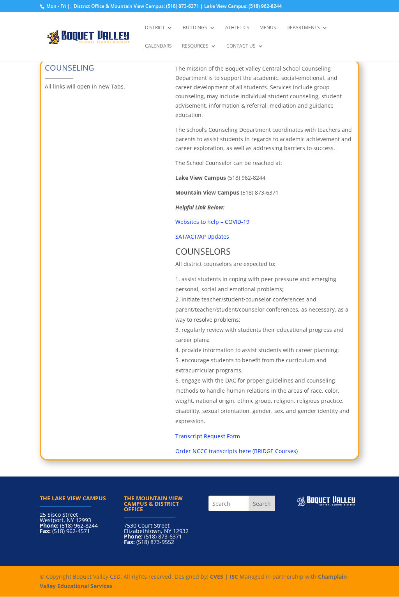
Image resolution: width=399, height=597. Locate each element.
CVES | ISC (224, 576)
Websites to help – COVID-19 (213, 221)
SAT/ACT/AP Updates (202, 236)
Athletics (237, 28)
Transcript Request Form (207, 436)
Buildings (195, 28)
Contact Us (241, 46)
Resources (195, 46)
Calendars (158, 46)
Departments (303, 28)
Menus (268, 28)
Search (262, 503)
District (155, 28)
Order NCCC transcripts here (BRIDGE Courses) (236, 451)
